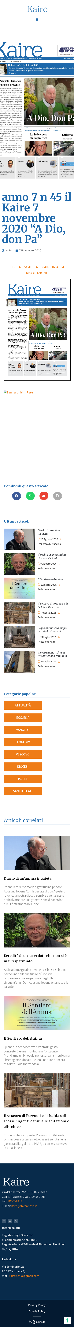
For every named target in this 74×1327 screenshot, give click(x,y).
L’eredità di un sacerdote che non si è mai (52, 556)
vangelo (22, 730)
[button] (16, 496)
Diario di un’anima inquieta (27, 878)
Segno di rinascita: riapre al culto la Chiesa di (52, 629)
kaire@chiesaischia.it (24, 1206)
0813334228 (14, 1201)
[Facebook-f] (4, 1221)
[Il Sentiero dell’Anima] (19, 580)
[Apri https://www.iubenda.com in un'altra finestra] (39, 1321)
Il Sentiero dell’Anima (50, 579)
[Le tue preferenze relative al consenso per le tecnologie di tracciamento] (67, 1320)
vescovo (23, 754)
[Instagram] (10, 1221)
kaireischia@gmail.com (24, 1276)
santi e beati (22, 791)
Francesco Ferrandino (49, 544)
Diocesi (22, 766)
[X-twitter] (16, 1221)
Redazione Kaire (46, 568)
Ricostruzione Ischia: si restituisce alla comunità (52, 654)
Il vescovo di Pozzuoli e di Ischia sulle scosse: (53, 605)
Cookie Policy (37, 1311)
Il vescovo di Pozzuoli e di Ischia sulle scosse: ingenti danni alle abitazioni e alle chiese (36, 1121)
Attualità (23, 705)
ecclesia (22, 717)
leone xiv (23, 742)
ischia (22, 779)
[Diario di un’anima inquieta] (19, 531)
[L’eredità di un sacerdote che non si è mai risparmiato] (19, 555)
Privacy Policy (37, 1305)
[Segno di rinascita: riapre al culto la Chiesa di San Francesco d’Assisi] (19, 628)
